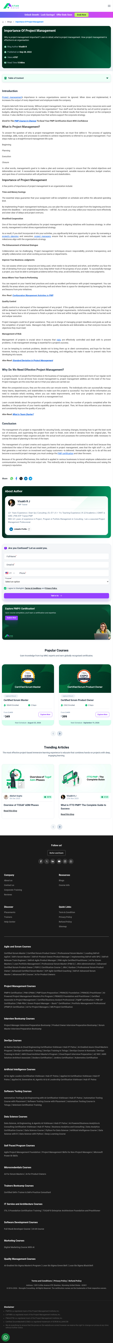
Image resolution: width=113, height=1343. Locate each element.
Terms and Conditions (41, 1281)
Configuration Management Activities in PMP (33, 295)
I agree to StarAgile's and (32, 588)
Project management (12, 97)
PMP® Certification (13, 993)
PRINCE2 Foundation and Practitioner (72, 996)
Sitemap (63, 926)
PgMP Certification (85, 1000)
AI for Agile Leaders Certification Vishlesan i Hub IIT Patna (31, 1076)
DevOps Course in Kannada (82, 1050)
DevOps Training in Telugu (55, 1050)
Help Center (9, 922)
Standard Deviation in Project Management (33, 360)
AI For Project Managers (37, 1007)
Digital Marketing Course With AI (19, 1247)
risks (59, 340)
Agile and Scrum (11, 696)
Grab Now (81, 15)
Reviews (8, 894)
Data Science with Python (31, 1134)
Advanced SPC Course (23, 974)
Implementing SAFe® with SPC (86, 957)
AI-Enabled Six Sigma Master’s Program (22, 1265)
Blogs (9, 22)
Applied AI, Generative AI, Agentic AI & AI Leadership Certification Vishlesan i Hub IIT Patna (53, 1079)
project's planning (10, 236)
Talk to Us (55, 596)
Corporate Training (13, 890)
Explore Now (11, 618)
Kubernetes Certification (86, 1058)
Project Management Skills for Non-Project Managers (67, 1152)
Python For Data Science (57, 1130)
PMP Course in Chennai (25, 121)
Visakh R (23, 46)
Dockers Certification (42, 1058)
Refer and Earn (56, 853)
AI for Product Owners (45, 974)
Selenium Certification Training (27, 1105)
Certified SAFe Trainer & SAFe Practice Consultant (27, 1192)
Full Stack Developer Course (17, 1229)
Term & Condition (67, 912)
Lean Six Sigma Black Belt (81, 1265)
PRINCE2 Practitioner (91, 993)
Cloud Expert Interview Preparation (75, 1054)
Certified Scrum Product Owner (77, 700)
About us (8, 880)
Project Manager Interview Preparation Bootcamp (27, 1025)
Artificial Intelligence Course (83, 1130)
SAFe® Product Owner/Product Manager (51, 957)
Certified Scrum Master (16, 700)
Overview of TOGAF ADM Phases (21, 805)
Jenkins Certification (63, 1058)
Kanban (72, 967)
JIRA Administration (86, 964)
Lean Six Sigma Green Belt (55, 1265)
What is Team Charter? (23, 414)
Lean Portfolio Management (27, 964)
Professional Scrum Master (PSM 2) (58, 964)
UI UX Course (38, 1229)
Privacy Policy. (51, 588)
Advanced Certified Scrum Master (27, 971)
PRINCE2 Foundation (69, 993)
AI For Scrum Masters (14, 1174)
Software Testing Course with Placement (46, 1101)
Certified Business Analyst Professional (56, 1000)
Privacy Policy (65, 917)
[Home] (3, 22)
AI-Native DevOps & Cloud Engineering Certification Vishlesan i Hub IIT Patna (40, 1047)
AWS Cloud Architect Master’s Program (39, 1054)
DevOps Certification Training (28, 1050)
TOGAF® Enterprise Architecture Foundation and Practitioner (71, 1210)
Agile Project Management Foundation (22, 1152)
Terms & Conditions (33, 588)
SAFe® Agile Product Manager (42, 960)
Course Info (64, 885)
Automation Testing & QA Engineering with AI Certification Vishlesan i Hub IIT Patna (43, 1098)
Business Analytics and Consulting (68, 1127)
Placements (9, 912)
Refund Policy (65, 922)
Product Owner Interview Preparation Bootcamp (74, 1025)
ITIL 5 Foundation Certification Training (22, 1210)
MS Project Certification (61, 1007)
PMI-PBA (22, 1003)
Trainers (8, 917)
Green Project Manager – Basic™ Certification (49, 1003)
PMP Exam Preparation (47, 993)
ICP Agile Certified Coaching (58, 971)
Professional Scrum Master (70, 953)
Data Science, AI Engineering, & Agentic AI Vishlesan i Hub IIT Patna (35, 1123)
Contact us (9, 885)
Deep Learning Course (55, 1134)
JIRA (64, 967)
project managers (42, 236)
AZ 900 (97, 1054)
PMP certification (65, 453)
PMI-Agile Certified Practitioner (72, 960)
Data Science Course (34, 1130)
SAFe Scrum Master (21, 957)
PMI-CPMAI (29, 993)
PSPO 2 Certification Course (48, 967)
